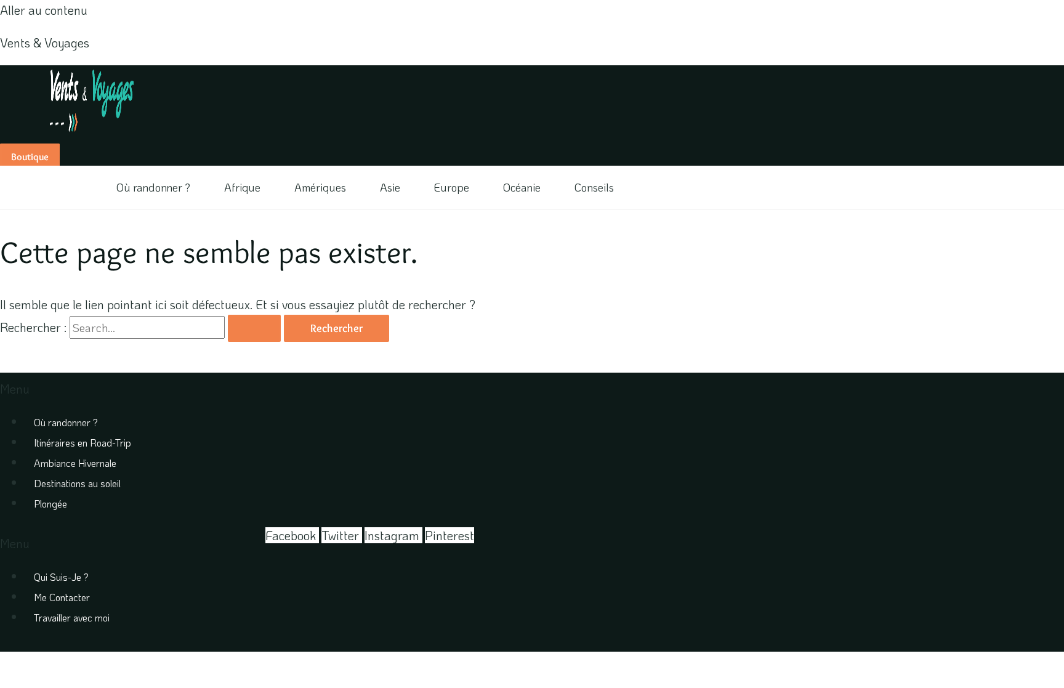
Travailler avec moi (72, 617)
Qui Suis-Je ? (61, 576)
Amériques (320, 187)
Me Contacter (62, 597)
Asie (390, 187)
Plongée (50, 503)
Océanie (522, 187)
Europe (451, 187)
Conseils (594, 187)
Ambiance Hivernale (75, 462)
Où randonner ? (153, 187)
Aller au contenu (43, 10)
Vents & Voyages (44, 42)
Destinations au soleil (77, 483)
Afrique (242, 187)
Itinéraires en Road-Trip (82, 442)
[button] (369, 389)
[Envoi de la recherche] (254, 328)
